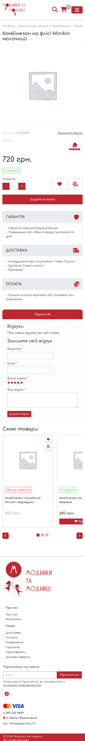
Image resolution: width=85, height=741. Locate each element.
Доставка (13, 632)
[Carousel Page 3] (46, 535)
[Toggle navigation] (77, 9)
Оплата (12, 637)
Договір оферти (18, 657)
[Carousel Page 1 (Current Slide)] (38, 535)
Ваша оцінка (17, 378)
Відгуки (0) (42, 314)
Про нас (12, 614)
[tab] (42, 314)
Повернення (14, 642)
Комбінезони (61, 26)
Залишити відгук (70, 133)
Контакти (13, 619)
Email (12, 363)
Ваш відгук (16, 389)
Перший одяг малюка (33, 26)
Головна (8, 26)
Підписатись (69, 674)
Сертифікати (16, 652)
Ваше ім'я (15, 348)
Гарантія (13, 647)
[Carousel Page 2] (42, 535)
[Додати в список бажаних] (59, 184)
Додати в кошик (42, 199)
